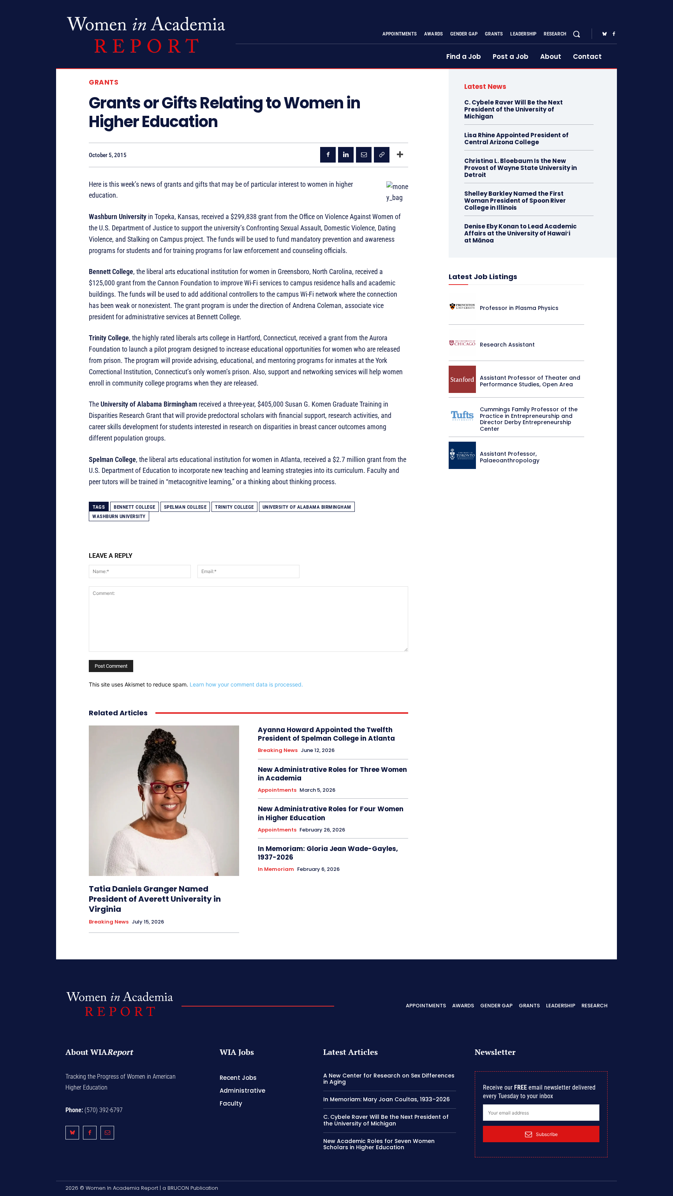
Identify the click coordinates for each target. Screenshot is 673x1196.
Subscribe (547, 1134)
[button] (576, 34)
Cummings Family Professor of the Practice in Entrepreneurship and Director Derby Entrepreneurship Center (529, 419)
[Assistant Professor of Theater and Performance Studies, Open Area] (462, 379)
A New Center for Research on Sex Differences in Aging (389, 1079)
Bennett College (134, 507)
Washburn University (119, 516)
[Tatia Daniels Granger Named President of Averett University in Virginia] (164, 800)
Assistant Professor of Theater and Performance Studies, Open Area (530, 381)
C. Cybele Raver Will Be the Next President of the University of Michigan (513, 109)
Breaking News (109, 922)
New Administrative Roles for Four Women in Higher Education (330, 813)
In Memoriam (276, 869)
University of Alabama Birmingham (307, 507)
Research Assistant (507, 345)
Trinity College (234, 507)
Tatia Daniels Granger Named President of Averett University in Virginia (155, 899)
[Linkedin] (346, 155)
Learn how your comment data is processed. (246, 684)
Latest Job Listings (483, 276)
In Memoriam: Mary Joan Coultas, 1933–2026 (386, 1099)
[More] (400, 155)
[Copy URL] (381, 155)
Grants (103, 82)
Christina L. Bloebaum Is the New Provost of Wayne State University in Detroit (520, 168)
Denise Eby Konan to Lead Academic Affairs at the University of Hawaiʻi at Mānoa (520, 233)
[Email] (364, 155)
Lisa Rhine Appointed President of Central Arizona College (516, 138)
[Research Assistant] (462, 343)
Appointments (277, 790)
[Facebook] (613, 34)
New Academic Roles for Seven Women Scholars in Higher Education (379, 1144)
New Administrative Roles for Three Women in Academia (332, 774)
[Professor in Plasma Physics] (462, 306)
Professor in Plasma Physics (519, 308)
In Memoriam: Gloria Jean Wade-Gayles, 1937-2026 (328, 853)
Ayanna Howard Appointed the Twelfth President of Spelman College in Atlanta (326, 734)
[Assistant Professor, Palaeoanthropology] (462, 455)
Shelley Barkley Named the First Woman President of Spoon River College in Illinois (515, 200)
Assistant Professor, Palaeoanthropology (509, 457)
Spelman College (185, 507)
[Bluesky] (604, 34)
